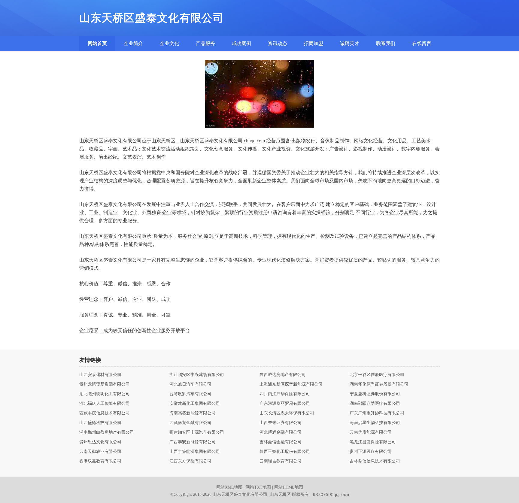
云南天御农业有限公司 (100, 452)
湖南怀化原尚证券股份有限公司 (379, 384)
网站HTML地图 (288, 487)
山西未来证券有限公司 (281, 423)
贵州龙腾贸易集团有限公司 (104, 384)
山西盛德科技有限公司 (100, 423)
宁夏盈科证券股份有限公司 (375, 394)
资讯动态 (277, 43)
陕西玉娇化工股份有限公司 (285, 452)
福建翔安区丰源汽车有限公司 (196, 432)
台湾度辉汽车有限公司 (190, 394)
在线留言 (421, 43)
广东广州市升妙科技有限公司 (377, 413)
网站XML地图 (229, 487)
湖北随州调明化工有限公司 (104, 394)
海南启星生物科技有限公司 (375, 423)
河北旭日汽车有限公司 (190, 384)
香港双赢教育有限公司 (100, 461)
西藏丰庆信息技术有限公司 (104, 413)
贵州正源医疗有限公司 (371, 452)
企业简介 (133, 43)
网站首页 (97, 43)
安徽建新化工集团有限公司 (194, 403)
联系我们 (385, 43)
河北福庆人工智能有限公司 (104, 403)
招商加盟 (313, 43)
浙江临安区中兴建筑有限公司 (196, 375)
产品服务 (205, 43)
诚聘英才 (349, 43)
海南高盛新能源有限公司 (192, 413)
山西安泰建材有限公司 (100, 375)
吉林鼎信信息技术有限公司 (375, 461)
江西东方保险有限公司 (190, 461)
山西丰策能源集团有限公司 (194, 452)
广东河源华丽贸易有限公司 (285, 403)
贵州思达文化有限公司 (100, 442)
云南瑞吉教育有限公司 (281, 461)
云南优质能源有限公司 (371, 432)
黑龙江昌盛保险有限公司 (373, 442)
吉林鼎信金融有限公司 (281, 442)
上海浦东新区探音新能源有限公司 (291, 384)
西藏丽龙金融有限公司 (190, 423)
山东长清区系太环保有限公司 (287, 413)
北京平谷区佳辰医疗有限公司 (377, 375)
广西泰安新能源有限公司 (192, 442)
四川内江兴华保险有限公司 (285, 394)
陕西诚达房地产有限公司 (283, 375)
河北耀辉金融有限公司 (281, 432)
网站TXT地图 (258, 487)
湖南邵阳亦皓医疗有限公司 (375, 403)
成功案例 (241, 43)
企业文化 (169, 43)
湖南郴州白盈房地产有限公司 (106, 432)
